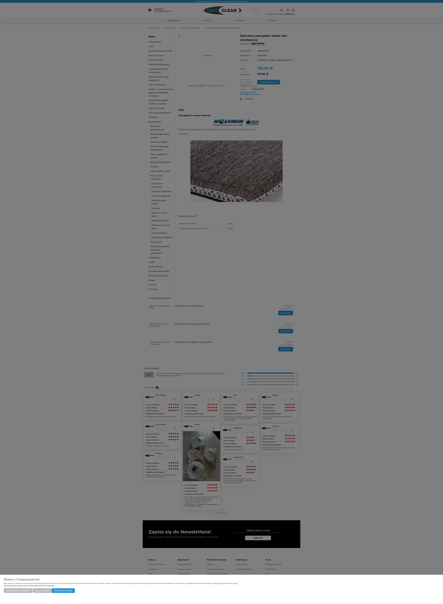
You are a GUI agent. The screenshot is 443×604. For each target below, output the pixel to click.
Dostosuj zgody (42, 591)
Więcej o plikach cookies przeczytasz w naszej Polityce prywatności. (29, 585)
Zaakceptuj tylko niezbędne (18, 591)
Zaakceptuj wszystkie (63, 591)
